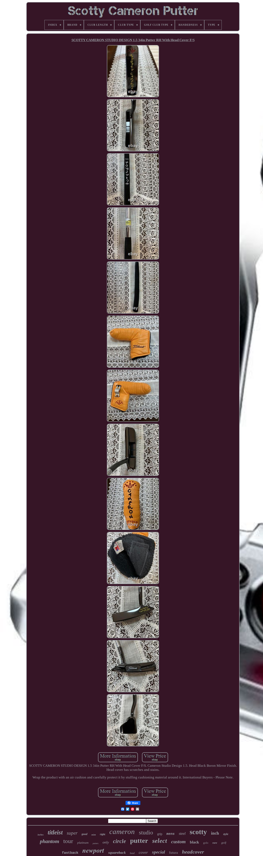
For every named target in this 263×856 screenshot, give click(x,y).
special (158, 852)
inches (41, 834)
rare (214, 842)
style (225, 834)
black (194, 842)
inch (215, 833)
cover (143, 852)
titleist (55, 832)
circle (119, 841)
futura (173, 853)
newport (93, 850)
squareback (117, 852)
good (84, 834)
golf (223, 842)
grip (159, 834)
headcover (193, 852)
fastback (70, 853)
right (102, 834)
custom (178, 841)
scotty (198, 832)
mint (93, 834)
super (72, 833)
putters (95, 843)
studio (146, 832)
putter (139, 840)
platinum (83, 842)
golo (205, 842)
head (132, 853)
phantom (49, 841)
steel (182, 833)
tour (68, 841)
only (106, 842)
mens (170, 834)
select (159, 840)
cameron (122, 832)
